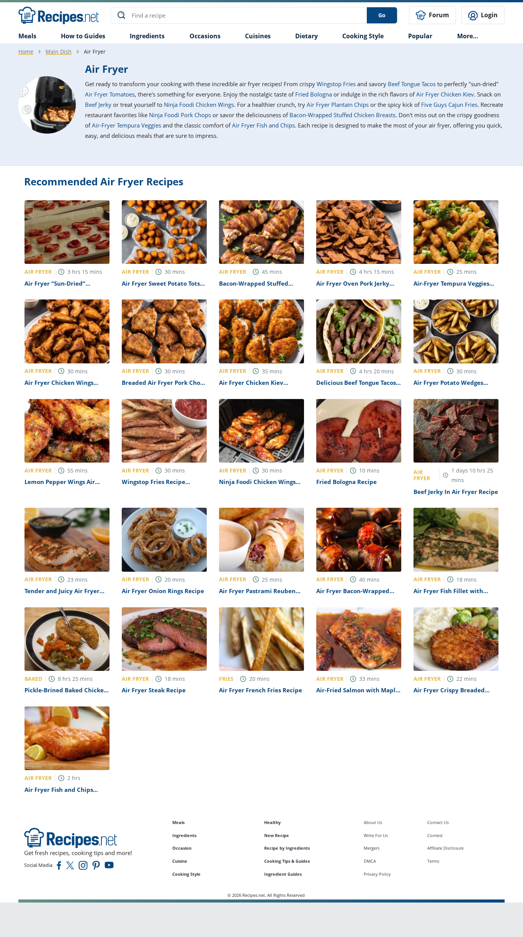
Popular (420, 36)
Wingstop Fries (336, 84)
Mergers (371, 848)
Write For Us (376, 835)
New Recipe (276, 835)
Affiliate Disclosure (445, 848)
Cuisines (258, 36)
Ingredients (147, 36)
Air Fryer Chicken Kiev (445, 94)
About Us (373, 822)
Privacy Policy (377, 874)
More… (467, 36)
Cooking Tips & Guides (287, 861)
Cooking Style (186, 874)
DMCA (370, 861)
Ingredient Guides (283, 874)
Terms (433, 861)
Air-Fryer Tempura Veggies (126, 125)
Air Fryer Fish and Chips (263, 125)
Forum (438, 15)
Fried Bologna (313, 94)
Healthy (272, 822)
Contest (435, 835)
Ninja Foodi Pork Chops (180, 115)
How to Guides (83, 36)
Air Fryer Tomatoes (110, 94)
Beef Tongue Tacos (412, 84)
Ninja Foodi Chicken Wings (199, 104)
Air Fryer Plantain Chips (338, 104)
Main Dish (59, 51)
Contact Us (438, 822)
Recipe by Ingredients (287, 848)
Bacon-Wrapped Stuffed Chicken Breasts (342, 115)
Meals (178, 822)
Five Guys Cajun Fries (449, 104)
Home (25, 51)
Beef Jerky (98, 104)
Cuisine (179, 861)
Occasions (205, 36)
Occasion (181, 848)
